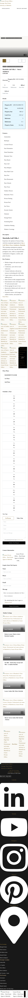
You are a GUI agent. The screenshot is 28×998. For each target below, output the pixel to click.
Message (5, 589)
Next (16, 744)
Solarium (6, 214)
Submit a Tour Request (14, 542)
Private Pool (7, 202)
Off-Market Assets (3, 952)
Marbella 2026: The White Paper (6, 988)
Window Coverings (9, 229)
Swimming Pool (8, 221)
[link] (14, 623)
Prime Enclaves (3, 949)
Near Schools (7, 183)
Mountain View (8, 156)
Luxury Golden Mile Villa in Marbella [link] (13, 691)
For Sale (4, 66)
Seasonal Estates (3, 955)
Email (4, 582)
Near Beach (7, 160)
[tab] (4, 60)
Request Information (14, 606)
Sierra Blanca (2, 967)
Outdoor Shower (8, 190)
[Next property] (22, 744)
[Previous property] (7, 744)
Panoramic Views (8, 194)
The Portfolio (3, 944)
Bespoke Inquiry (3, 986)
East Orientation (8, 148)
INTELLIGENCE (6, 8)
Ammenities (7, 137)
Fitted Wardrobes (8, 152)
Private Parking (8, 198)
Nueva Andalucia (3, 970)
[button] (14, 32)
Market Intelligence (4, 957)
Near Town (7, 187)
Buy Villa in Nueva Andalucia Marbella (15, 66)
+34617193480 (20, 560)
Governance (2, 977)
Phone (4, 575)
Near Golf (6, 164)
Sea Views (7, 206)
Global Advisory (3, 983)
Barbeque (6, 140)
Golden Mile (2, 962)
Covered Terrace (8, 144)
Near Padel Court (8, 171)
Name (4, 568)
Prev (13, 744)
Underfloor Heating (9, 225)
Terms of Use (20, 539)
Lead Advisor (2, 980)
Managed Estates (3, 946)
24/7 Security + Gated (4, 973)
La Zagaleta (2, 965)
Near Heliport (7, 167)
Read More (5, 296)
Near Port (6, 175)
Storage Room (8, 217)
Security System (8, 210)
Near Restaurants (8, 179)
